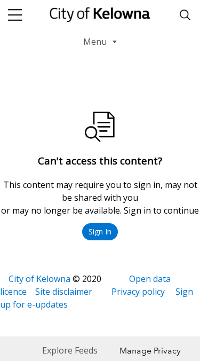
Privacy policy (138, 291)
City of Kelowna (39, 279)
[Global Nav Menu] (15, 15)
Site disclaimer (63, 291)
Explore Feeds (70, 350)
